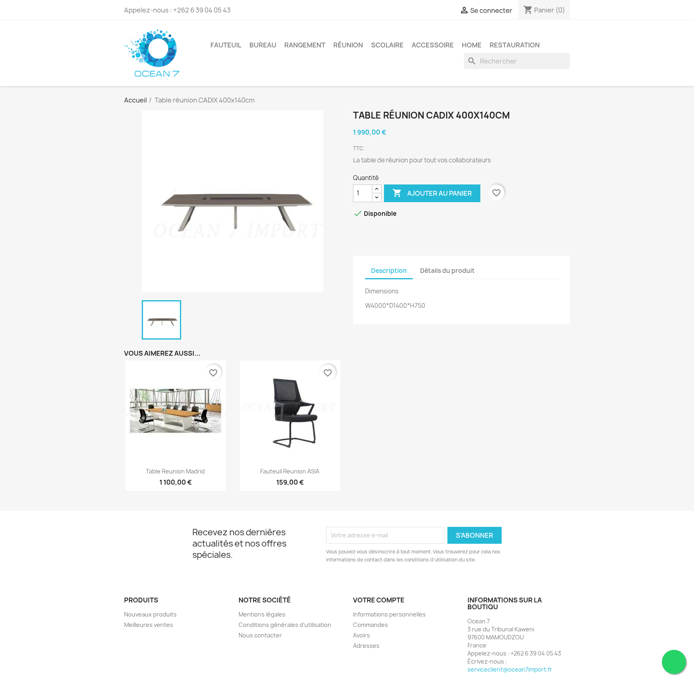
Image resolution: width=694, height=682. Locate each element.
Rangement (304, 45)
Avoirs (361, 635)
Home (472, 45)
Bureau (262, 45)
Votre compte (378, 600)
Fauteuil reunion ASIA (289, 471)
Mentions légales (262, 614)
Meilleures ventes (148, 625)
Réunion (348, 45)
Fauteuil (225, 45)
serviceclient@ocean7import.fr (509, 669)
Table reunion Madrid (175, 471)
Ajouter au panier (432, 193)
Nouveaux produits (150, 614)
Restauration (515, 45)
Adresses (366, 645)
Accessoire (433, 45)
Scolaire (387, 45)
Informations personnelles (389, 614)
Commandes (370, 625)
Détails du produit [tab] (447, 270)
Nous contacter (260, 635)
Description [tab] (389, 270)
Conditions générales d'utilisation (285, 625)
